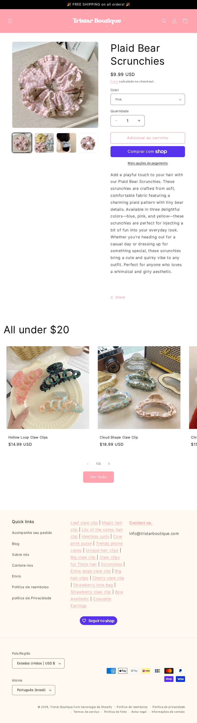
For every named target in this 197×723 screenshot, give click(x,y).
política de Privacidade (31, 598)
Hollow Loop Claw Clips (28, 437)
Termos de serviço (86, 711)
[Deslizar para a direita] (109, 463)
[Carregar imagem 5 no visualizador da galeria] (66, 143)
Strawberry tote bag (93, 584)
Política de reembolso (132, 707)
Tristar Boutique (61, 707)
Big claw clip (84, 557)
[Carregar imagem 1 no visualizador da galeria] (22, 143)
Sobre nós (20, 554)
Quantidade (120, 111)
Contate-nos (22, 565)
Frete (114, 81)
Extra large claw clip (91, 571)
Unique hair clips (102, 550)
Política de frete (115, 711)
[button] (10, 21)
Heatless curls (95, 536)
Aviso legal (139, 711)
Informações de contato (168, 711)
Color (115, 90)
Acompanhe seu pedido (32, 533)
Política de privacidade (169, 707)
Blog (15, 544)
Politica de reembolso (30, 587)
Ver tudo (98, 477)
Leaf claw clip (84, 522)
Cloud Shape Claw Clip (119, 437)
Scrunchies (111, 564)
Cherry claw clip (108, 577)
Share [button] (120, 297)
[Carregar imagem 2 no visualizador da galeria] (44, 143)
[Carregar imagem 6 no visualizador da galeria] (89, 143)
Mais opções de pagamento (148, 163)
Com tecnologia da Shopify (93, 707)
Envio (16, 576)
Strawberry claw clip (91, 591)
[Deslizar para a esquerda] (88, 463)
